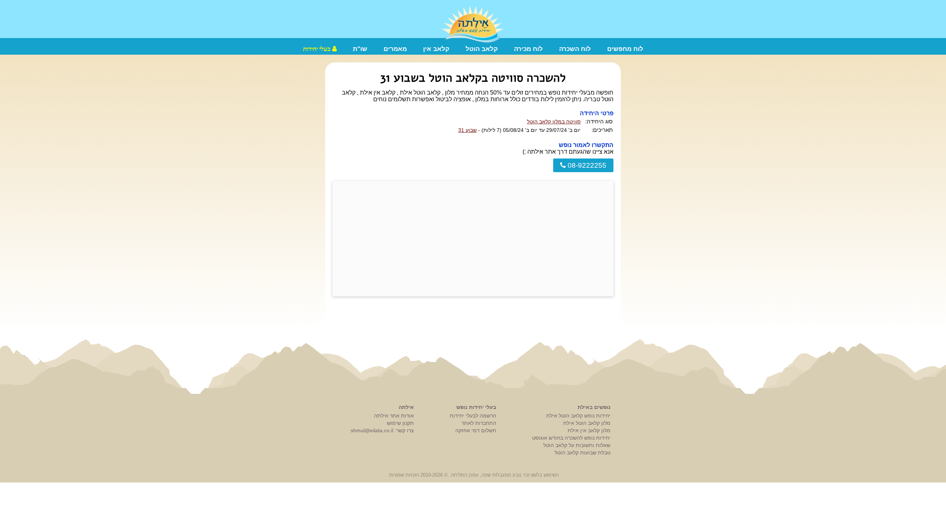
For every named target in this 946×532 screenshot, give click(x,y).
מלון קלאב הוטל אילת (586, 423)
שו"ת (360, 48)
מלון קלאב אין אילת (589, 430)
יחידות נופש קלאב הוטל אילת (578, 416)
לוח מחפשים (625, 48)
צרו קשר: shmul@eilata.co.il (382, 430)
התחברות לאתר (479, 423)
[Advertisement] (473, 238)
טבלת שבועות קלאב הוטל (582, 453)
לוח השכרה (575, 48)
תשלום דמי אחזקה (475, 430)
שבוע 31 (467, 130)
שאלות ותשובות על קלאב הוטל (576, 445)
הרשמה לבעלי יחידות (473, 416)
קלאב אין (436, 48)
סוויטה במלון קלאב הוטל (554, 122)
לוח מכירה (528, 48)
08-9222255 (586, 165)
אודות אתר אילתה (394, 416)
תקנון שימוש (400, 423)
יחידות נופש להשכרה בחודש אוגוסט (571, 438)
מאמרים (395, 48)
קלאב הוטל (482, 48)
